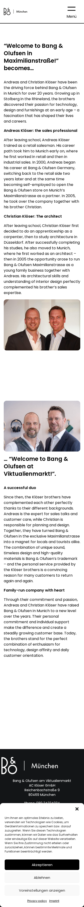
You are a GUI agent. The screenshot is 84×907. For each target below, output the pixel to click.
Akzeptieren (42, 864)
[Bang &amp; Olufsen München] (16, 11)
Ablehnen (42, 877)
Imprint (54, 901)
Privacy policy (37, 901)
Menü (71, 16)
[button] (77, 809)
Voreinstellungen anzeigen (42, 890)
